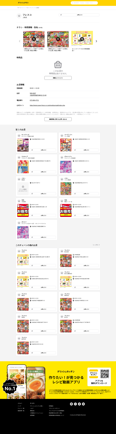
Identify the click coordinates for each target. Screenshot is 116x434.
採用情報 (32, 415)
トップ (19, 406)
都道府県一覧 (21, 410)
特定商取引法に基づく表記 (55, 413)
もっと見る (95, 244)
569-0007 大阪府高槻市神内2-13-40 (38, 94)
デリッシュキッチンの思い (36, 406)
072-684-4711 (34, 100)
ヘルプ (31, 408)
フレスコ (32, 7)
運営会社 (32, 410)
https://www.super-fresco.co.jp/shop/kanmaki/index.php (47, 105)
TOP (18, 7)
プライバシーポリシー (54, 408)
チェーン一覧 (24, 7)
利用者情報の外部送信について (56, 415)
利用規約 (51, 406)
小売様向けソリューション (36, 413)
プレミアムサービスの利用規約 (56, 410)
